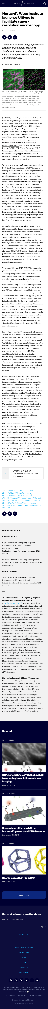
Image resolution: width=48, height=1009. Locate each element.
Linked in (4, 37)
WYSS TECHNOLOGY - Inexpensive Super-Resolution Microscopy (25, 473)
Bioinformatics (18, 499)
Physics (6, 502)
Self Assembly (19, 502)
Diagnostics (30, 504)
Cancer (5, 499)
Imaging (6, 507)
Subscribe (24, 934)
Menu (3, 3)
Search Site (44, 3)
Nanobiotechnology (32, 500)
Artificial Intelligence (20, 490)
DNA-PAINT (7, 492)
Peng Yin (18, 492)
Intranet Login (24, 972)
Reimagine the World (24, 947)
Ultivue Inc (15, 126)
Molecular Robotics (12, 504)
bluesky (21, 980)
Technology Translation (14, 497)
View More (24, 895)
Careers (24, 957)
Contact (24, 962)
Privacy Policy (21, 995)
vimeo (26, 980)
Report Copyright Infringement (24, 1000)
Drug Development (33, 505)
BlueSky (9, 37)
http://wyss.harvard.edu (13, 603)
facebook (32, 980)
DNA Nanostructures (12, 505)
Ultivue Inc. (35, 497)
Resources (24, 967)
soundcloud (37, 980)
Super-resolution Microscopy (17, 495)
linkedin (11, 980)
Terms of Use (10, 995)
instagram (16, 980)
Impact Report (24, 952)
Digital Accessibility (35, 995)
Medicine (16, 500)
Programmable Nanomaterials (16, 494)
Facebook (15, 37)
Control (6, 500)
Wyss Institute (24, 4)
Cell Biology (35, 499)
